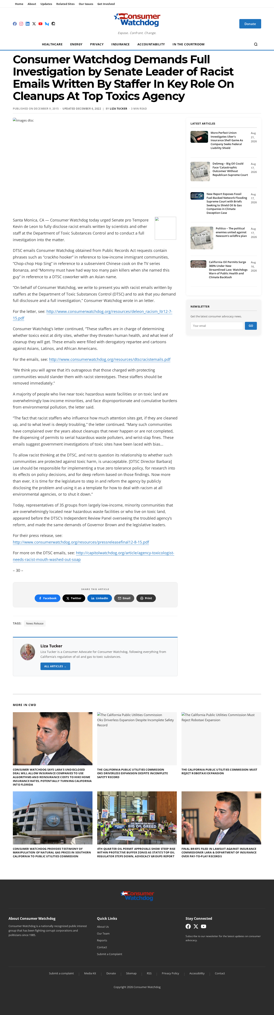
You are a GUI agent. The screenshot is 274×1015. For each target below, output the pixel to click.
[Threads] (53, 24)
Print (148, 598)
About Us (103, 927)
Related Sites (65, 4)
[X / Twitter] (34, 24)
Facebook (50, 598)
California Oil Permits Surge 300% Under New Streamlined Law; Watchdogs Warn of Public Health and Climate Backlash (228, 269)
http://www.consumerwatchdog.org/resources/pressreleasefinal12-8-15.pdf (81, 542)
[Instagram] (21, 24)
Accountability (151, 44)
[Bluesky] (47, 24)
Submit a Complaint (109, 954)
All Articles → (55, 666)
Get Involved (106, 4)
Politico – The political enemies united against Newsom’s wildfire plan (231, 232)
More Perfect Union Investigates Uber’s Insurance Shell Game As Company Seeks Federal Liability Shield (227, 140)
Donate (111, 973)
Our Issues (86, 4)
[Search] (255, 44)
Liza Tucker (51, 645)
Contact (102, 947)
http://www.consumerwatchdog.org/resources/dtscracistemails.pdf (109, 359)
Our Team (103, 933)
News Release (34, 623)
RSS (149, 973)
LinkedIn (102, 598)
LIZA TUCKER (118, 108)
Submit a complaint (61, 973)
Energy (76, 44)
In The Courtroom (188, 44)
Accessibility (197, 973)
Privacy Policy (170, 973)
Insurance (120, 44)
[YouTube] (40, 24)
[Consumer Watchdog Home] (137, 896)
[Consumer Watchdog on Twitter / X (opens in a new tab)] (195, 927)
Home (19, 4)
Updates (46, 4)
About (32, 4)
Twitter (76, 598)
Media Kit (90, 973)
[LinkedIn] (28, 24)
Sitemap (131, 973)
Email (126, 598)
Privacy (97, 44)
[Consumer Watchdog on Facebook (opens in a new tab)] (188, 927)
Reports (102, 940)
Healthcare (52, 44)
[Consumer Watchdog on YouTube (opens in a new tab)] (203, 927)
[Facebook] (15, 24)
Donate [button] (250, 24)
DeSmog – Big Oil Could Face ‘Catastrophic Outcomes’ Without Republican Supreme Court (230, 169)
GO (251, 325)
